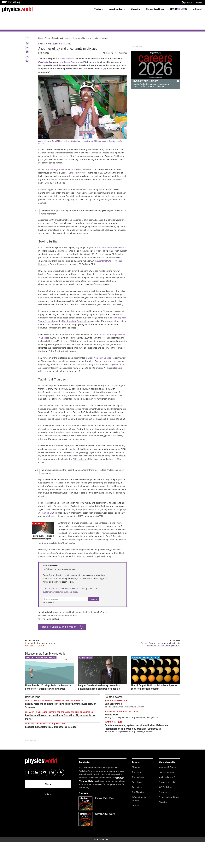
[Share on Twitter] (27, 43)
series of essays (67, 58)
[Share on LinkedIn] (27, 47)
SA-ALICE (115, 509)
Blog (157, 657)
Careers (30, 657)
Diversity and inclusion (61, 38)
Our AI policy (138, 792)
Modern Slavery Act (168, 777)
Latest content (115, 9)
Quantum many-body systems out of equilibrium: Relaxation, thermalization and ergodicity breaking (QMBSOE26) (137, 726)
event (95, 61)
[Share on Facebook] (27, 38)
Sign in (189, 2)
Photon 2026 (111, 714)
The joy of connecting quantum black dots (160, 641)
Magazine (135, 9)
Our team (136, 772)
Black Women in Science (99, 357)
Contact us (137, 805)
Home (40, 38)
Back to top (102, 839)
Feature (67, 44)
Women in (104, 364)
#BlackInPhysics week (72, 61)
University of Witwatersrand (113, 247)
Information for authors (139, 799)
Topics (97, 9)
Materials (30, 645)
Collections (137, 787)
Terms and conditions (169, 797)
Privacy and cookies (168, 782)
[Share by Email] (27, 57)
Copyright (163, 792)
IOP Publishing (166, 787)
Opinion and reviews (46, 657)
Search (200, 10)
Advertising (137, 782)
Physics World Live (155, 9)
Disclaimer (163, 802)
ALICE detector (79, 459)
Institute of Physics (167, 767)
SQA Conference (113, 703)
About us (136, 767)
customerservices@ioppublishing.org (60, 591)
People (47, 38)
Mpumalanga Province (56, 169)
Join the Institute (166, 772)
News (89, 657)
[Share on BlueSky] (27, 52)
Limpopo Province (77, 172)
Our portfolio (138, 777)
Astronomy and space (142, 657)
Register (199, 2)
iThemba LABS (48, 512)
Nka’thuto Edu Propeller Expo (76, 321)
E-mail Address (48, 602)
